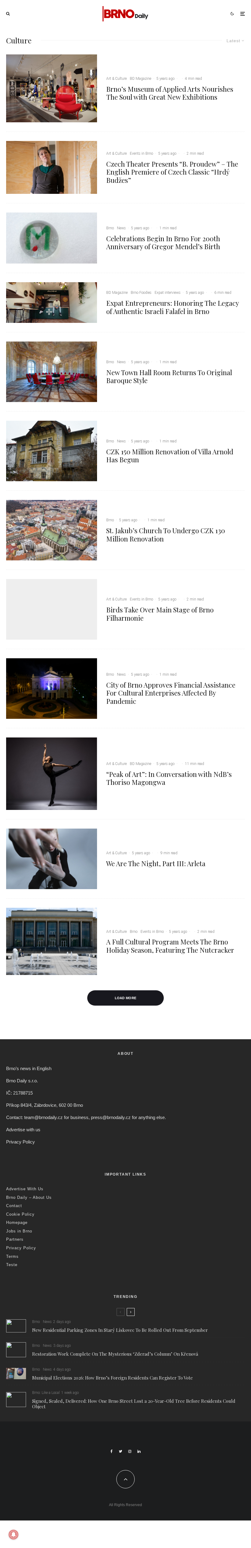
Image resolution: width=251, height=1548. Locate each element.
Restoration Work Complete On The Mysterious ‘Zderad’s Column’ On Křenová (115, 1354)
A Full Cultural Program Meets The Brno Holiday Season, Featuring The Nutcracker (170, 946)
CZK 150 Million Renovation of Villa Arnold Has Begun (169, 456)
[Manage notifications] (13, 1534)
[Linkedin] (139, 1451)
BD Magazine (140, 78)
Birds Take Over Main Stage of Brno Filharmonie (160, 614)
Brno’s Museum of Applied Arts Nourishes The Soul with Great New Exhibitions (169, 93)
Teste (11, 1264)
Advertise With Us (24, 1189)
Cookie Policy (20, 1214)
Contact (14, 1205)
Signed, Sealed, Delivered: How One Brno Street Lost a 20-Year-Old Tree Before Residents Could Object (133, 1403)
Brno (110, 228)
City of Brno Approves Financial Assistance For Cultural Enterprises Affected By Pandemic (170, 693)
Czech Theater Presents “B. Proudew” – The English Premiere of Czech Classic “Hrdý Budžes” (172, 172)
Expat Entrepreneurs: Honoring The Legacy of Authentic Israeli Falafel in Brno (172, 307)
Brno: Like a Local (46, 1393)
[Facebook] (111, 1451)
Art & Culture (116, 78)
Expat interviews (168, 292)
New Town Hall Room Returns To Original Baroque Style (169, 376)
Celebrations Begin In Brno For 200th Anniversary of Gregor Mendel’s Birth (163, 243)
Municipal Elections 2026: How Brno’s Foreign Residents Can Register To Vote (112, 1377)
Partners (15, 1239)
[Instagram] (129, 1451)
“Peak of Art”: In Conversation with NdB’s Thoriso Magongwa (169, 778)
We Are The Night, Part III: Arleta (155, 863)
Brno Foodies (141, 292)
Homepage (17, 1222)
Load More (126, 998)
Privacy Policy (20, 1141)
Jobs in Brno (19, 1231)
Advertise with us (23, 1129)
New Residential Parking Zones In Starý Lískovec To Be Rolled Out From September (120, 1330)
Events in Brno (141, 153)
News (121, 228)
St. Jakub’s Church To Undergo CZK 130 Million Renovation (165, 534)
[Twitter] (120, 1451)
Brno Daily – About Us (29, 1197)
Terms (12, 1256)
